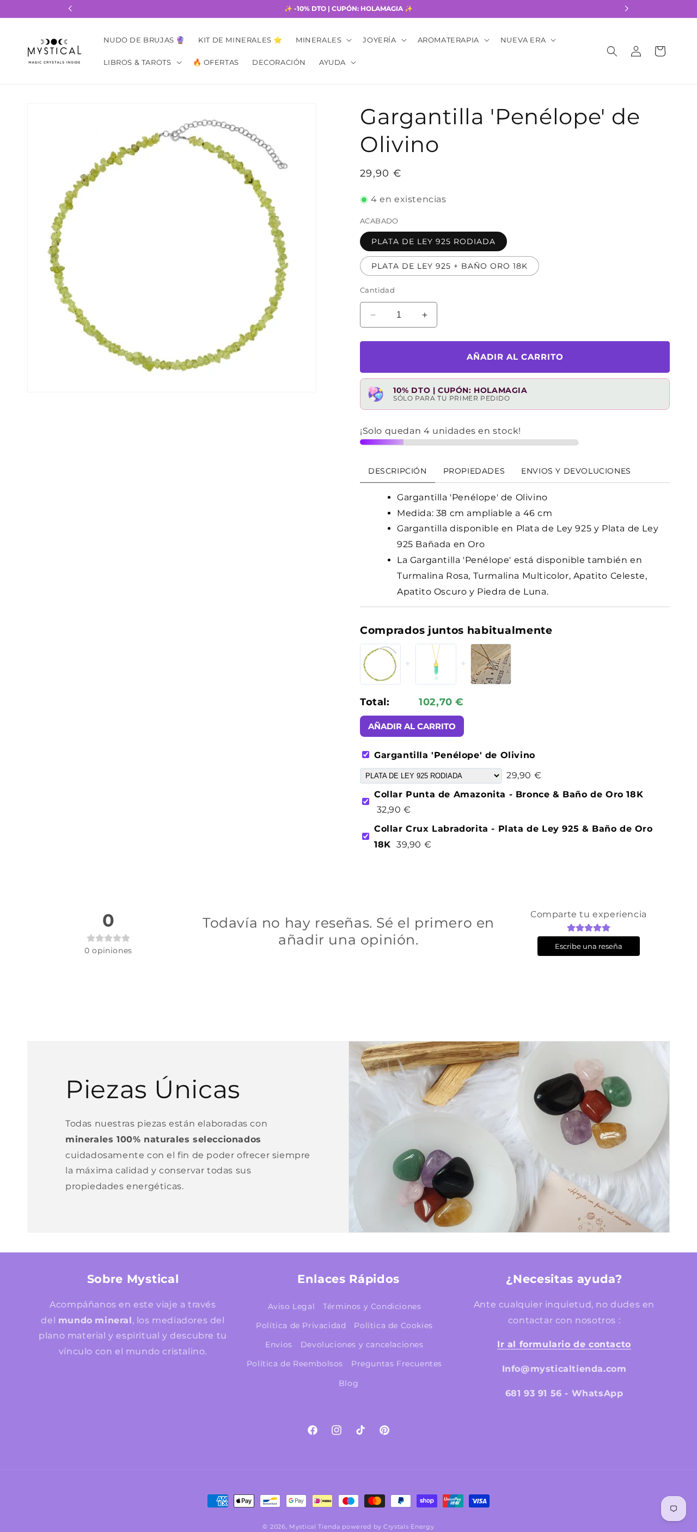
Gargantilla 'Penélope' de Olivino (454, 755)
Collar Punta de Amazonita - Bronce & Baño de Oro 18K (508, 802)
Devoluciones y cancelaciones (362, 1344)
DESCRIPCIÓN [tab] (397, 471)
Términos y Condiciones (372, 1306)
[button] (322, 40)
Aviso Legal (291, 1306)
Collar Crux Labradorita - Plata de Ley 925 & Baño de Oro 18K (513, 836)
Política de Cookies (393, 1325)
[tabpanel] (515, 545)
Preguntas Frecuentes (396, 1363)
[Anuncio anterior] (70, 8)
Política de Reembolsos (295, 1363)
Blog (348, 1383)
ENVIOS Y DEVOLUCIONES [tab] (576, 471)
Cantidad (377, 290)
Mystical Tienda (314, 1526)
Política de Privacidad (301, 1325)
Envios (278, 1344)
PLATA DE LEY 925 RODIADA (433, 241)
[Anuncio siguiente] (626, 8)
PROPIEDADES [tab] (474, 471)
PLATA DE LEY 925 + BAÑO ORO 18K (449, 266)
